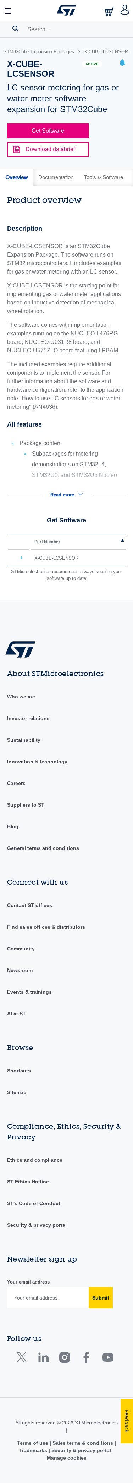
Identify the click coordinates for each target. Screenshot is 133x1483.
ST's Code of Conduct (33, 1203)
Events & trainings (29, 992)
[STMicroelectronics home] (66, 10)
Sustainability (23, 740)
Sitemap (17, 1092)
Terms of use (33, 1443)
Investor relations (28, 718)
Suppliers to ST (25, 805)
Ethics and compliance (34, 1160)
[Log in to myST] (125, 10)
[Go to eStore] (110, 11)
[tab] (16, 177)
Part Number (47, 541)
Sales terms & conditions (83, 1443)
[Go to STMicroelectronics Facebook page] (86, 1359)
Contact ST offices (29, 905)
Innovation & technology (37, 761)
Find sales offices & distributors (46, 927)
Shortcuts (19, 1070)
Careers (16, 783)
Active (92, 64)
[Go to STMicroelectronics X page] (23, 1359)
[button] (8, 10)
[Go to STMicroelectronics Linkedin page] (43, 1359)
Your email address (28, 1282)
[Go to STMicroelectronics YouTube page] (107, 1359)
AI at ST (16, 1013)
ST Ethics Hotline (28, 1182)
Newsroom (20, 970)
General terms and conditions (43, 848)
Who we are (21, 696)
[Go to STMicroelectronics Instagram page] (64, 1359)
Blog (12, 826)
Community (21, 948)
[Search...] (15, 28)
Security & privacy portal (37, 1225)
